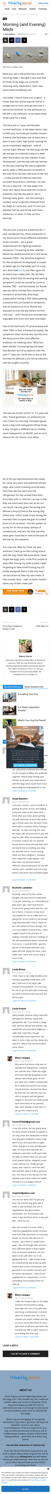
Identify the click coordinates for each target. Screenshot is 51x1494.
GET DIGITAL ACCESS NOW (25, 765)
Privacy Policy (34, 1480)
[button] (48, 1468)
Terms (6, 1480)
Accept (25, 1489)
